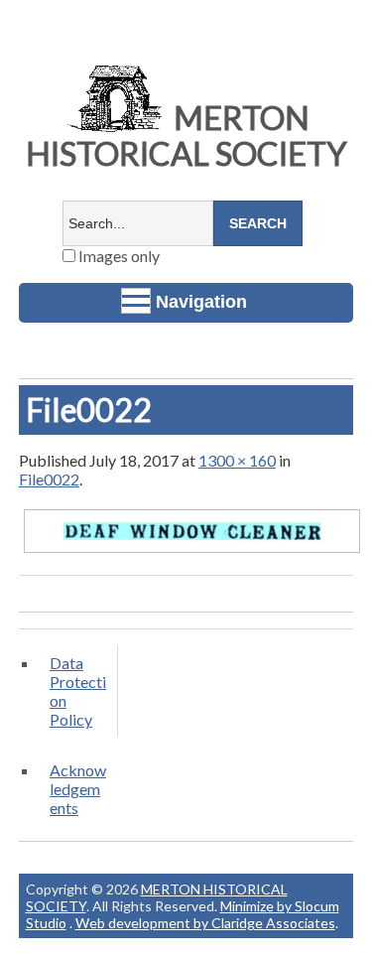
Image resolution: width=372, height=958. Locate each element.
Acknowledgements (78, 788)
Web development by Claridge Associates (205, 922)
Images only (117, 255)
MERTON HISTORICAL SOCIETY (186, 135)
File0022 (49, 479)
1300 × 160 (237, 460)
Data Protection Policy (78, 691)
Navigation (201, 302)
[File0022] (192, 551)
